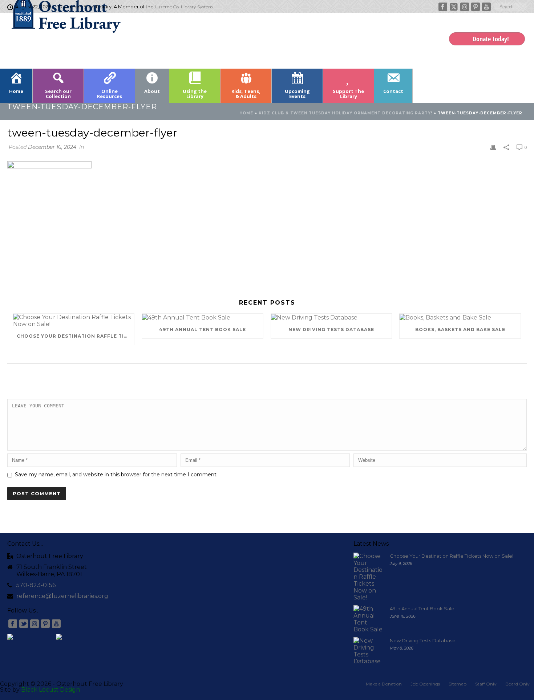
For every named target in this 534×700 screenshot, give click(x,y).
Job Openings (425, 684)
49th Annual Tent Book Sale (202, 329)
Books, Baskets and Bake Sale (460, 329)
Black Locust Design (50, 689)
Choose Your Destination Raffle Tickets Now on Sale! (75, 336)
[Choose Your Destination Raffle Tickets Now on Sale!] (73, 320)
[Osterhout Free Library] (62, 40)
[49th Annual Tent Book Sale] (202, 317)
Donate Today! (491, 38)
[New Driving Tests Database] (331, 317)
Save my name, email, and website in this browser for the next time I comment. (116, 474)
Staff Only (486, 684)
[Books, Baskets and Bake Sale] (460, 317)
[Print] (493, 146)
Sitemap (457, 684)
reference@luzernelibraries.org (62, 596)
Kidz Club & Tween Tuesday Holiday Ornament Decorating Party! (345, 113)
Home (246, 113)
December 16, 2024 (52, 147)
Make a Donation (384, 684)
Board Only (517, 684)
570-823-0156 (36, 585)
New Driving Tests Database (331, 329)
